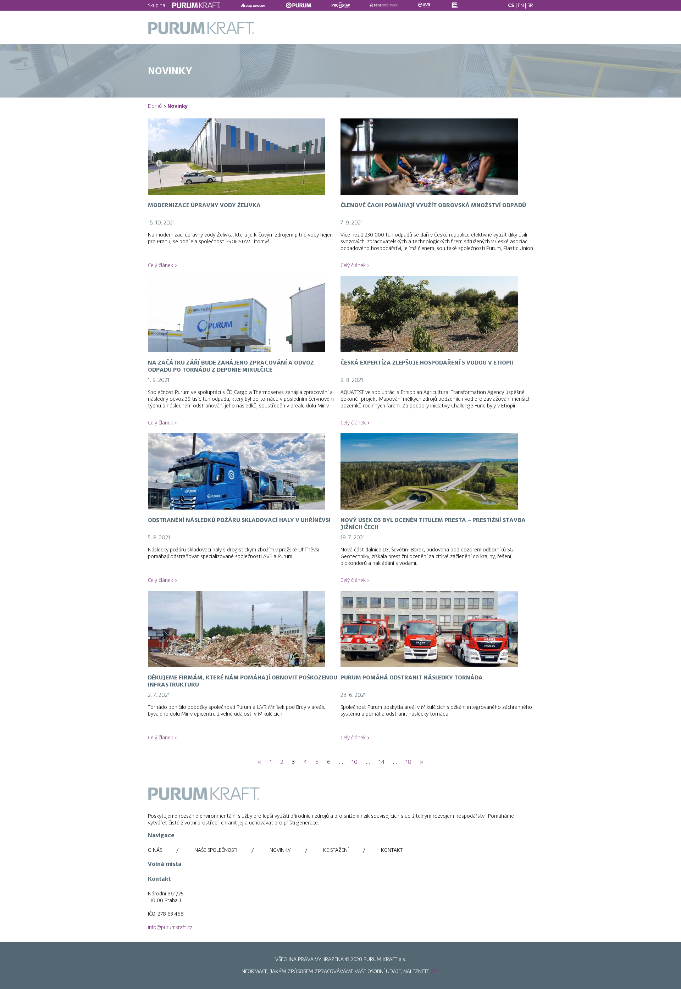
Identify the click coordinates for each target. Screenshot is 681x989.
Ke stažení (336, 850)
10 (354, 762)
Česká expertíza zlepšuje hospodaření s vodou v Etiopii (426, 363)
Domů (155, 106)
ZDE (435, 971)
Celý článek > (162, 265)
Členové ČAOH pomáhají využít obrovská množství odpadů (433, 205)
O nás (155, 850)
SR (530, 5)
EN (521, 5)
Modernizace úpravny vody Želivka (204, 205)
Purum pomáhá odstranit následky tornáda (411, 677)
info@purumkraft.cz (170, 927)
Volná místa (165, 864)
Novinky (280, 850)
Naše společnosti (215, 850)
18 (408, 762)
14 (381, 762)
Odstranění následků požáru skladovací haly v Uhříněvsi (239, 520)
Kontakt (392, 850)
